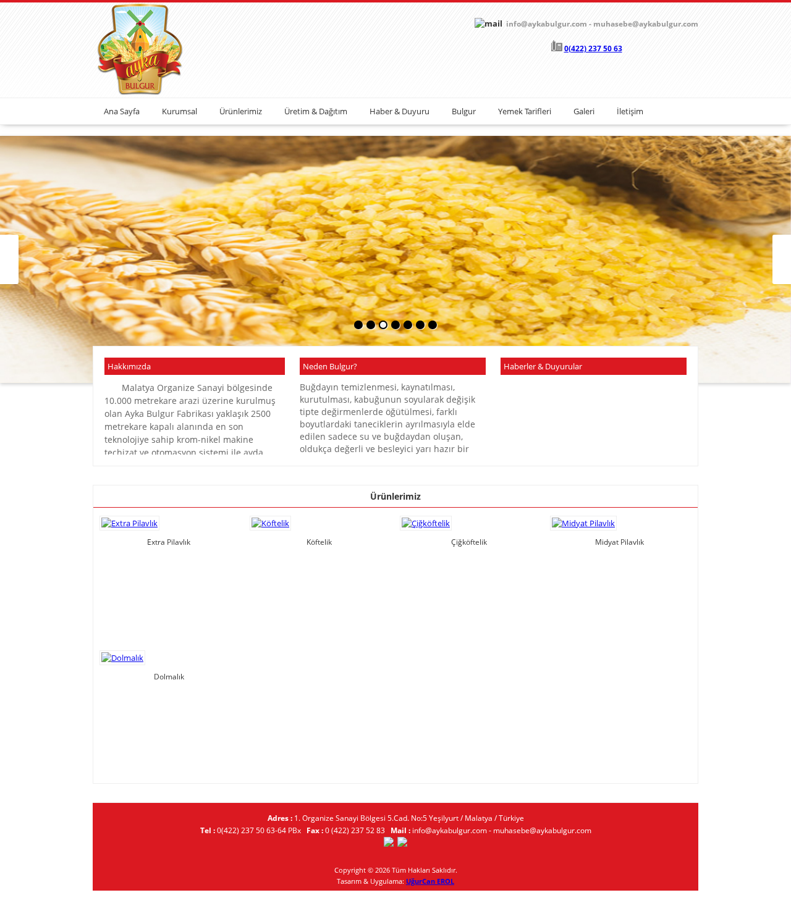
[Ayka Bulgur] (139, 92)
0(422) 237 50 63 (593, 48)
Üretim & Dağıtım (315, 111)
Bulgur (464, 111)
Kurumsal (179, 111)
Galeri (583, 111)
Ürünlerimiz (240, 111)
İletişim (630, 111)
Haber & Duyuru (399, 111)
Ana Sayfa (122, 111)
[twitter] (402, 844)
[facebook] (389, 844)
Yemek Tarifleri (524, 111)
